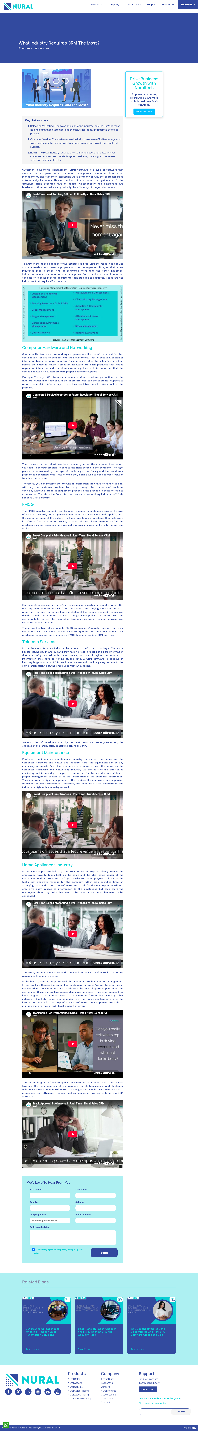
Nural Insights (108, 1390)
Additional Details (39, 1227)
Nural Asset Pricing (78, 1394)
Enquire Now (188, 4)
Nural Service (75, 1386)
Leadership (107, 1382)
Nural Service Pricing (79, 1398)
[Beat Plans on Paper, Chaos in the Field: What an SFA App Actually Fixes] (99, 1310)
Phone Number (83, 1214)
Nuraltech (27, 48)
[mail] (47, 1391)
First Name (35, 1189)
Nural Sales (74, 1379)
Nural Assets (75, 1382)
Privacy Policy (189, 1427)
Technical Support (149, 1382)
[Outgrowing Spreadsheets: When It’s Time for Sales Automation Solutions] (46, 1310)
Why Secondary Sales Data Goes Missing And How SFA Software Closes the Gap (148, 1331)
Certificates (107, 1398)
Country (34, 1202)
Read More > (32, 1349)
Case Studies (133, 4)
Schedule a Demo (144, 111)
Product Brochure (148, 1379)
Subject (79, 1202)
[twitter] (18, 1391)
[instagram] (38, 1391)
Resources (168, 4)
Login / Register (148, 1389)
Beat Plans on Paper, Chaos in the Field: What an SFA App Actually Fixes (97, 1331)
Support (152, 4)
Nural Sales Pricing (78, 1390)
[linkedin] (28, 1391)
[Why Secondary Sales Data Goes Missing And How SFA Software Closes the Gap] (151, 1310)
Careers (105, 1386)
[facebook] (8, 1391)
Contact (105, 1402)
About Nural (107, 1379)
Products (96, 4)
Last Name (81, 1189)
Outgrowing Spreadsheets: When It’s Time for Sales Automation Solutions (43, 1331)
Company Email (38, 1214)
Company (113, 4)
